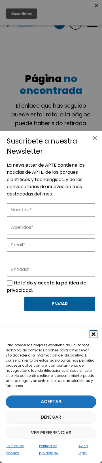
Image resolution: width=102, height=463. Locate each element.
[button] (93, 334)
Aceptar (51, 401)
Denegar (51, 417)
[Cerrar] (95, 138)
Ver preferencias (51, 432)
